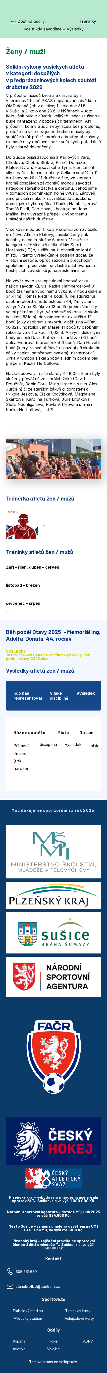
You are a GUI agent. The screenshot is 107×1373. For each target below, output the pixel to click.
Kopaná (19, 1341)
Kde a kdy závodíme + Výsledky (54, 28)
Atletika (19, 1349)
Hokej (53, 1341)
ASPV (88, 1341)
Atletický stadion (28, 1318)
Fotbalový (21, 1310)
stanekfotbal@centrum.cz (38, 1286)
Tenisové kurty (77, 1310)
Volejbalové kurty (79, 1318)
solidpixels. (68, 1361)
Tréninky (87, 21)
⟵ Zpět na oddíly (28, 21)
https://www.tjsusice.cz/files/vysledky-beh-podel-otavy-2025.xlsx (49, 656)
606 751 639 (26, 1271)
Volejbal (53, 1349)
